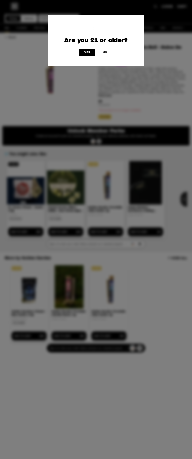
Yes (87, 52)
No (105, 52)
